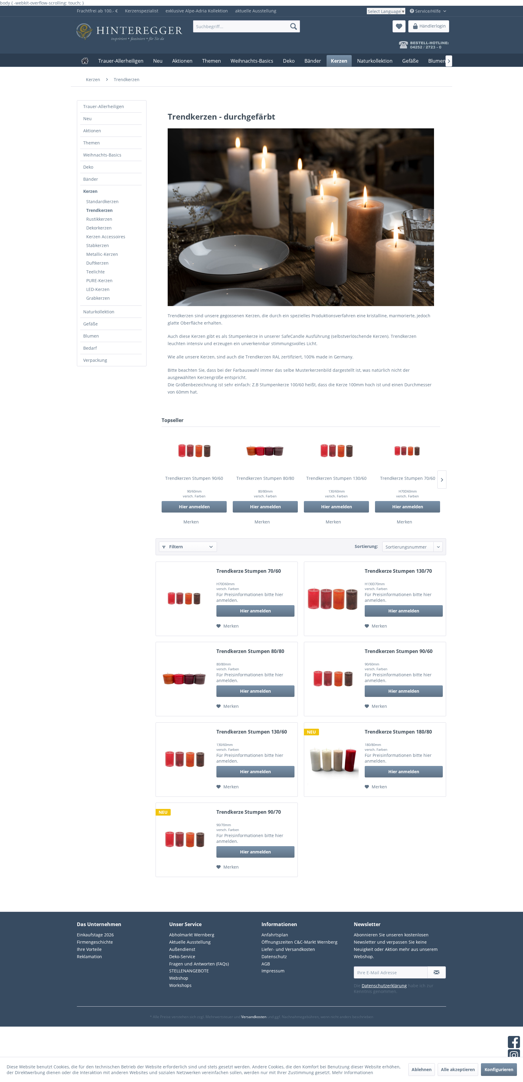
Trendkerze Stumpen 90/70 (248, 812)
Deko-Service (182, 956)
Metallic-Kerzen (102, 254)
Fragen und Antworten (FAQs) (199, 964)
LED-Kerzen (98, 289)
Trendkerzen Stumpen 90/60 (194, 478)
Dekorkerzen (99, 228)
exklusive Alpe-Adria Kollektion (197, 11)
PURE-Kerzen (99, 280)
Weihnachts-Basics (102, 155)
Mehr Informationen (352, 1072)
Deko (88, 167)
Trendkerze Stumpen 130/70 (398, 571)
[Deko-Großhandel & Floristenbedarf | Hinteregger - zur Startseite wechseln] (119, 27)
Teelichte (95, 272)
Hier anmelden (194, 507)
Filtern (175, 546)
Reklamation (89, 956)
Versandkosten (253, 1016)
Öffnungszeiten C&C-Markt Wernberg (299, 942)
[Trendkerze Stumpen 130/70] (333, 599)
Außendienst (182, 949)
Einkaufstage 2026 (95, 935)
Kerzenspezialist (141, 11)
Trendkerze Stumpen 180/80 (398, 732)
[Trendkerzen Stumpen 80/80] (265, 451)
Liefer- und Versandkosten (288, 949)
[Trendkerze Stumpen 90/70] (184, 840)
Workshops (180, 985)
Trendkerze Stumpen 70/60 (407, 478)
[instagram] (514, 1056)
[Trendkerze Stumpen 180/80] (333, 759)
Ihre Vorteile (89, 949)
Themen (91, 143)
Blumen (91, 336)
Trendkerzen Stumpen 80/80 (265, 478)
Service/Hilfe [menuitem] (428, 11)
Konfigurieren (499, 1069)
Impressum (273, 971)
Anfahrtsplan (275, 935)
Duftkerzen (97, 263)
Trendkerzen (99, 210)
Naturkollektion (98, 312)
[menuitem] (97, 11)
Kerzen (90, 191)
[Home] (85, 61)
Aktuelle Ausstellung (190, 942)
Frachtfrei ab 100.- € (97, 11)
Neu (87, 118)
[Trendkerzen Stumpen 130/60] (336, 451)
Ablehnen (422, 1069)
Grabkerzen (98, 298)
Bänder (90, 179)
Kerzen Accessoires (105, 236)
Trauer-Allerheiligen (103, 106)
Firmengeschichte (95, 942)
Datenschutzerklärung (384, 985)
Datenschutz (274, 956)
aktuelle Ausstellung (255, 11)
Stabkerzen (97, 245)
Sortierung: (366, 546)
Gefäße (90, 324)
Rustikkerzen (99, 219)
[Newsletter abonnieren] (436, 972)
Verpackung (95, 360)
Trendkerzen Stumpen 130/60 (336, 478)
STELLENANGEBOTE (189, 971)
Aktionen (92, 131)
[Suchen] (293, 26)
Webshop (178, 978)
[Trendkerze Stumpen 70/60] (407, 451)
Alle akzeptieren (458, 1069)
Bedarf (90, 348)
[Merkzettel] (399, 26)
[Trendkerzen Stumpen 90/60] (194, 451)
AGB (266, 964)
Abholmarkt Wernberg (191, 935)
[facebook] (514, 1042)
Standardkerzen (102, 201)
